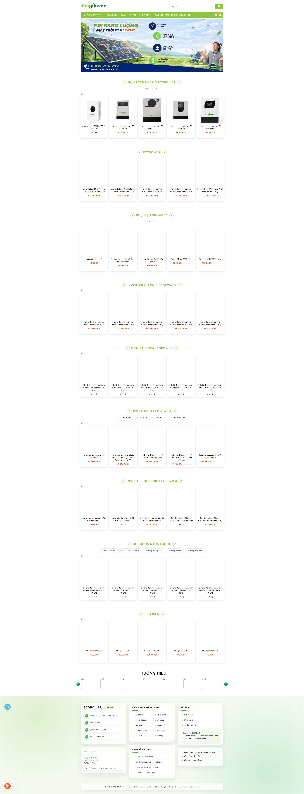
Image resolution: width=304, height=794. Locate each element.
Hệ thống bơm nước (195, 551)
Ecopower (152, 152)
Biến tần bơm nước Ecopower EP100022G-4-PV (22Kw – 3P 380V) (181, 387)
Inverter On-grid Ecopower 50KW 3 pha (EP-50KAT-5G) (210, 323)
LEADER (138, 736)
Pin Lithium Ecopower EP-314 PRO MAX (94, 456)
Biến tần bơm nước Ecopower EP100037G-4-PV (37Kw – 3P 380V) (123, 387)
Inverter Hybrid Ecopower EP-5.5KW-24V (181, 127)
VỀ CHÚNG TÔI (145, 15)
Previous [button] (84, 45)
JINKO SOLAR (141, 720)
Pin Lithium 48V (159, 418)
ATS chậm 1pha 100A (94, 651)
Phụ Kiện (152, 222)
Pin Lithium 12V (125, 418)
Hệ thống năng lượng (152, 544)
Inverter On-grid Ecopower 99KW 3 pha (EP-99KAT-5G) (181, 190)
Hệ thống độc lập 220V (154, 551)
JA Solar (160, 720)
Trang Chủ (112, 15)
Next (226, 684)
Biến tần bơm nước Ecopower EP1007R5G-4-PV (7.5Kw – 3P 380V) (94, 387)
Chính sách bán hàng (144, 757)
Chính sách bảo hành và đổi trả (148, 762)
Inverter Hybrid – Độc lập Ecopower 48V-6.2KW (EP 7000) (181, 519)
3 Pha (156, 89)
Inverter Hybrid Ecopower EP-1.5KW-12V (210, 127)
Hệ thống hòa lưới (175, 551)
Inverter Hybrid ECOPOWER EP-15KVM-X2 (94, 127)
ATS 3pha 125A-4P (123, 651)
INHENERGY (161, 715)
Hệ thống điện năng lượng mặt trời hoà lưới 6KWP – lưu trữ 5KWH (181, 590)
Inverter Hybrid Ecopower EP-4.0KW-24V (123, 127)
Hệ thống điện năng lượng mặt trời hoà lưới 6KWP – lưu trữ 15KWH (123, 590)
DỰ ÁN (123, 15)
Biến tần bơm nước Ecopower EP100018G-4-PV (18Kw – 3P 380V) (210, 387)
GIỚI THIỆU (188, 715)
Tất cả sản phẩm (94, 15)
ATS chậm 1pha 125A (210, 651)
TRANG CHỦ (188, 720)
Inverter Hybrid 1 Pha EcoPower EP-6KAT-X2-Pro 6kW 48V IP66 (123, 190)
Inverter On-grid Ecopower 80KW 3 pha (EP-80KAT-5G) (152, 323)
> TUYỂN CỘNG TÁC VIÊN (190, 756)
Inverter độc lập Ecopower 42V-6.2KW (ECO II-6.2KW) (123, 519)
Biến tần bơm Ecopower (152, 348)
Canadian (161, 725)
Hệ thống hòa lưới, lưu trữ (130, 551)
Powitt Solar (162, 730)
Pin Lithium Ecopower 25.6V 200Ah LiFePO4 (210, 456)
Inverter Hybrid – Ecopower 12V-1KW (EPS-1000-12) (94, 519)
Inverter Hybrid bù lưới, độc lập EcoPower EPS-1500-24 (152, 519)
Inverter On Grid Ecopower (152, 285)
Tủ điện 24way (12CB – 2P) (181, 259)
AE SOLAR (139, 715)
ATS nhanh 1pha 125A (152, 651)
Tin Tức (132, 15)
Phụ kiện (152, 614)
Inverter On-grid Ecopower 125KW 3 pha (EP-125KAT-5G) (152, 190)
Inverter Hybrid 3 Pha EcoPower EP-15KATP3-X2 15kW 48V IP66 (94, 190)
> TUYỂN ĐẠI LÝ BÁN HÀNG (191, 760)
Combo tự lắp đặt (108, 551)
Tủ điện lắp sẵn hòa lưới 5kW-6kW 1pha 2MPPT (123, 260)
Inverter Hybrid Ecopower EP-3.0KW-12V (152, 127)
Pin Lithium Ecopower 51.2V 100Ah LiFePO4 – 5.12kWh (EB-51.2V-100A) (181, 457)
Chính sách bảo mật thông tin (148, 767)
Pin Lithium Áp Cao (177, 418)
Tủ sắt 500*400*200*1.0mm (210, 259)
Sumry (160, 736)
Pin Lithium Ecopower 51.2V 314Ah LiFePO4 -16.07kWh (152, 456)
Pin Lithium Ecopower (152, 411)
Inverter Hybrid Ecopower (152, 82)
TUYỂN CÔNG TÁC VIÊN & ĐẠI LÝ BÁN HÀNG (172, 15)
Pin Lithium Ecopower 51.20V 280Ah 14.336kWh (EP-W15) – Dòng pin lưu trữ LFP (123, 457)
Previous (78, 684)
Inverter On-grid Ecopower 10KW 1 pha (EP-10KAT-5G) (210, 190)
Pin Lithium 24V (142, 418)
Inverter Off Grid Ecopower (152, 481)
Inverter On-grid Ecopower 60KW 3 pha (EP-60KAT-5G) (181, 323)
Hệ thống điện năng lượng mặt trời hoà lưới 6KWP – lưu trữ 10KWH (152, 590)
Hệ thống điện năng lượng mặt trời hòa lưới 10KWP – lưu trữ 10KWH (210, 590)
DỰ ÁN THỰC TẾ (190, 725)
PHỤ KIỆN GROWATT (152, 215)
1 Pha (147, 89)
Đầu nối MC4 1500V (94, 259)
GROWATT (139, 725)
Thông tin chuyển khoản (145, 772)
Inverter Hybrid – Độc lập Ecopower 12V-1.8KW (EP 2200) (210, 519)
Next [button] (220, 45)
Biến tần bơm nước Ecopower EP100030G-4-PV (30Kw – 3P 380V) (152, 387)
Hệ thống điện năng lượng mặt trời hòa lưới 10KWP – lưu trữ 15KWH (94, 590)
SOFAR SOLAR (141, 730)
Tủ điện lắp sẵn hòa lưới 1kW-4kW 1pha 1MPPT (152, 260)
